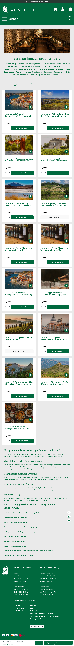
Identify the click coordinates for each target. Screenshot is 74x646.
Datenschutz (35, 611)
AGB (31, 608)
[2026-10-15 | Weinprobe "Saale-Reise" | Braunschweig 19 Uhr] (54, 190)
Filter (18, 85)
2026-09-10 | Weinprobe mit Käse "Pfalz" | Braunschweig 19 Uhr (54, 115)
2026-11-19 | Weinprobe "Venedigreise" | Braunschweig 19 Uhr (54, 338)
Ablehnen (39, 643)
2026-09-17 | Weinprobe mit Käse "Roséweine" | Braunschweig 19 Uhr (19, 160)
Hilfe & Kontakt (19, 611)
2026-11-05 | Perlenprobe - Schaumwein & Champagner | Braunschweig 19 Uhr (53, 294)
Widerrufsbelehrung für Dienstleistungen (45, 616)
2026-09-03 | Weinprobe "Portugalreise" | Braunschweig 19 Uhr (18, 115)
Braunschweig (19, 608)
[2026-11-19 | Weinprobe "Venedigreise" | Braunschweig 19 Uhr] (54, 324)
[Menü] (4, 19)
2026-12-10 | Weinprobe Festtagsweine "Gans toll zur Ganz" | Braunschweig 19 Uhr (17, 428)
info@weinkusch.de (20, 581)
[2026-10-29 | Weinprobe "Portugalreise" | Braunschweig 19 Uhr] (19, 279)
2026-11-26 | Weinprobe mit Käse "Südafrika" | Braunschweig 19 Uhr (19, 383)
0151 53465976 (51, 579)
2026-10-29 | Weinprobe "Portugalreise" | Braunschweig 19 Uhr (18, 294)
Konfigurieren (49, 643)
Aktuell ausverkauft (55, 217)
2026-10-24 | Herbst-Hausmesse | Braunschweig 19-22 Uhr (54, 249)
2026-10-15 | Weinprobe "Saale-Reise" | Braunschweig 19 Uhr (53, 204)
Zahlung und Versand (38, 619)
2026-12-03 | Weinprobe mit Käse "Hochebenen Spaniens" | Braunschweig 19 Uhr (54, 383)
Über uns (17, 605)
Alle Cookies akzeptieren (63, 643)
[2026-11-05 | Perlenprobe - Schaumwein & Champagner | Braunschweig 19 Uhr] (54, 279)
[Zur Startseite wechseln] (18, 9)
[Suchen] (69, 19)
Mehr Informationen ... (8, 644)
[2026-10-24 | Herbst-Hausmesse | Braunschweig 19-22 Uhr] (54, 234)
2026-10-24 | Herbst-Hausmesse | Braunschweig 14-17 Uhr (19, 249)
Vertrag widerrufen (37, 626)
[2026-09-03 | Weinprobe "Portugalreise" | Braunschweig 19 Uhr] (19, 100)
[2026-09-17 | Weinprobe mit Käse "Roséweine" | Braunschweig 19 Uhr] (19, 145)
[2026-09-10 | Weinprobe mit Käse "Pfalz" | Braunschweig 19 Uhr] (54, 100)
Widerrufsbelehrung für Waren (41, 614)
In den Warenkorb (22, 128)
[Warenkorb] (68, 9)
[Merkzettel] (53, 9)
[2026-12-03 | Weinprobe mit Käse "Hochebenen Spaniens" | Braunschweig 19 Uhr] (54, 368)
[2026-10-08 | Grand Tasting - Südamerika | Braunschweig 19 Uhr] (19, 190)
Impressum (34, 605)
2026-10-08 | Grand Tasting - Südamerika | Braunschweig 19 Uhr (18, 204)
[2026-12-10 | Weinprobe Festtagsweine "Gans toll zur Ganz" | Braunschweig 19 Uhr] (19, 413)
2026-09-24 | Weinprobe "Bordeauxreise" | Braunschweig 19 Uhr (54, 160)
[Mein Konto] (60, 9)
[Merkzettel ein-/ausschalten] (30, 107)
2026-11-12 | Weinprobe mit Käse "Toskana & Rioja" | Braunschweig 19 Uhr (18, 338)
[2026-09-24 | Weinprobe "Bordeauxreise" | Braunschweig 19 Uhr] (54, 145)
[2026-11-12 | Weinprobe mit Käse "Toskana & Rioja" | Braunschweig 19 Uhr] (19, 324)
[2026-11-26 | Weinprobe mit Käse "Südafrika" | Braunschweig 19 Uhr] (19, 368)
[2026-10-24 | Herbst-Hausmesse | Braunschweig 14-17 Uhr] (19, 234)
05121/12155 (24, 579)
